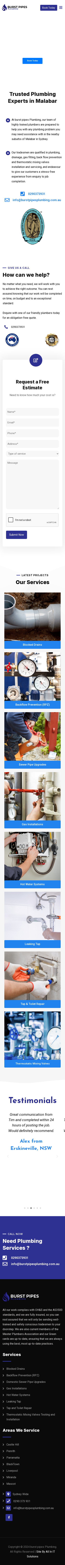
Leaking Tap (13, 1401)
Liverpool (12, 1470)
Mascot (11, 1483)
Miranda (11, 1477)
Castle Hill (12, 1444)
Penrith (10, 1451)
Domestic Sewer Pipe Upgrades (26, 1382)
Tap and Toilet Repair (19, 1408)
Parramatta (13, 1457)
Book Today (48, 7)
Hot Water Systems (18, 1395)
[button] (24, 1208)
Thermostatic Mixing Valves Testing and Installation (30, 1417)
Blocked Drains (15, 1368)
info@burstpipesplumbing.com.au (33, 1508)
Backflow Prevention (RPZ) (22, 1375)
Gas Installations (16, 1388)
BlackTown (12, 1464)
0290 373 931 (21, 1501)
